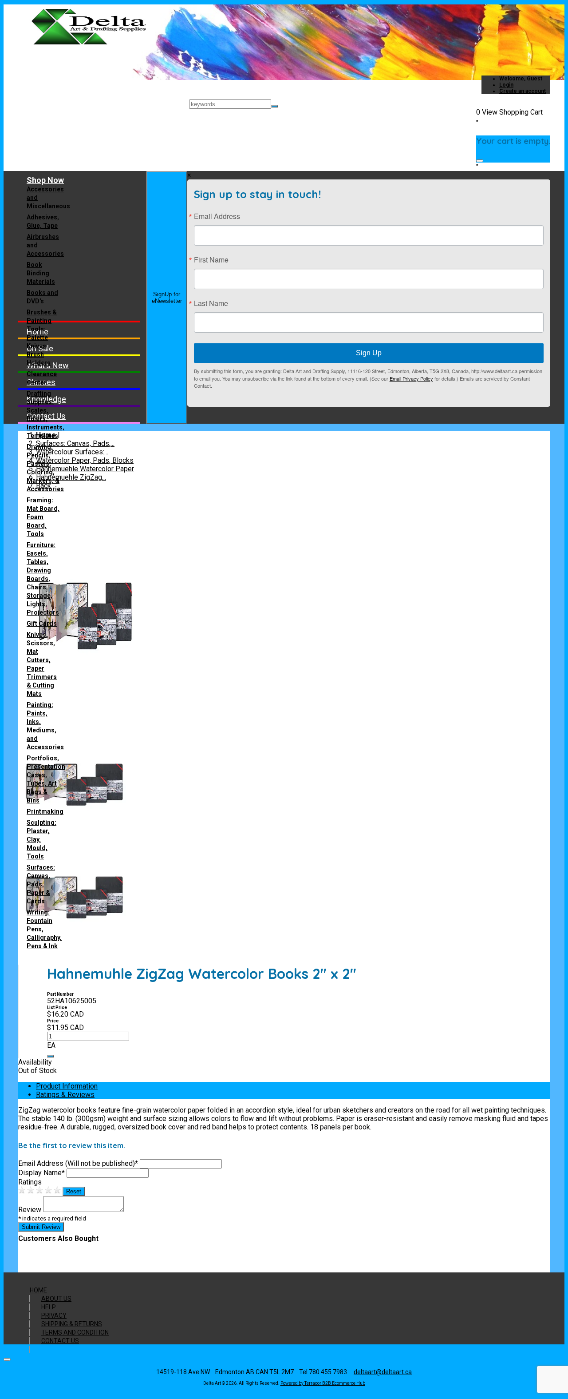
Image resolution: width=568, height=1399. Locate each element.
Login (506, 85)
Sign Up (369, 353)
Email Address (217, 216)
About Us (56, 1298)
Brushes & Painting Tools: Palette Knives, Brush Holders (42, 337)
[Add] (50, 1056)
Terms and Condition (75, 1332)
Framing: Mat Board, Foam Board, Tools (43, 517)
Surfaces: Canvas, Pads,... (75, 443)
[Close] (479, 160)
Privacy (54, 1315)
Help (48, 1307)
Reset (73, 1191)
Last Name (211, 303)
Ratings (30, 1182)
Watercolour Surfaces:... (72, 452)
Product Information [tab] (67, 1086)
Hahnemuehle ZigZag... (71, 477)
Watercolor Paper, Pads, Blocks (85, 460)
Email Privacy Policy (411, 378)
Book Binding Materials (41, 273)
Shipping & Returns (71, 1323)
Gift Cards (42, 623)
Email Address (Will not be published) (78, 1163)
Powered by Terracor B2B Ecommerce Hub (322, 1383)
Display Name (41, 1172)
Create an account (522, 91)
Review (29, 1209)
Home (38, 1290)
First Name (211, 259)
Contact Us (60, 1340)
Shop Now (45, 180)
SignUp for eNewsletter (167, 297)
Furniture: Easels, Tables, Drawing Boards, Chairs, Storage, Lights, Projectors (43, 578)
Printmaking (45, 811)
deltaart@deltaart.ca (383, 1371)
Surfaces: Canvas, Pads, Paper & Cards (41, 884)
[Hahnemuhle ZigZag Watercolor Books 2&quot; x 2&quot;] (84, 725)
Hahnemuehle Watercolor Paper (85, 469)
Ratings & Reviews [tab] (65, 1094)
